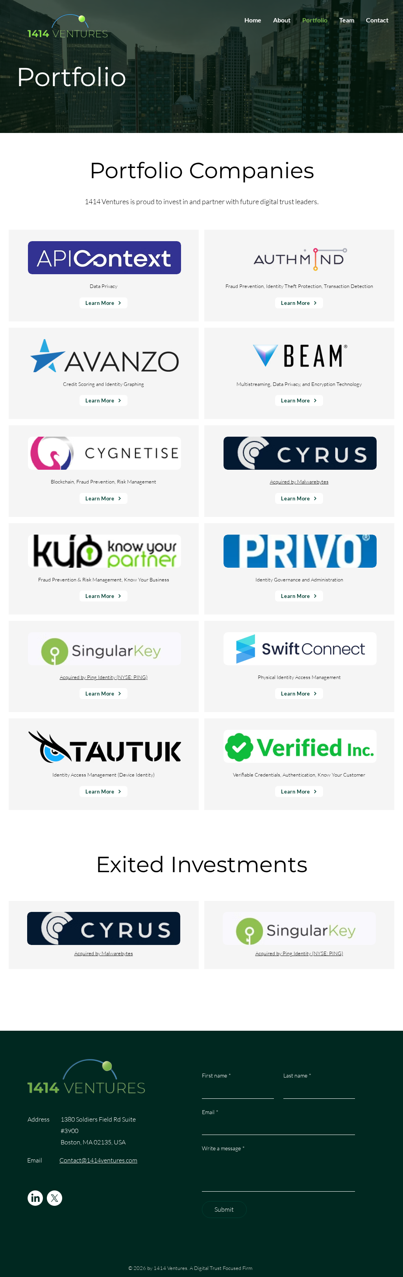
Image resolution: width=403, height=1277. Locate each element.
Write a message (223, 1148)
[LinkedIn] (35, 1198)
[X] (54, 1198)
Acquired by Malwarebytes (299, 481)
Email (210, 1112)
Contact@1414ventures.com (98, 1160)
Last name (297, 1075)
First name (216, 1075)
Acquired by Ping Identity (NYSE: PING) (104, 677)
